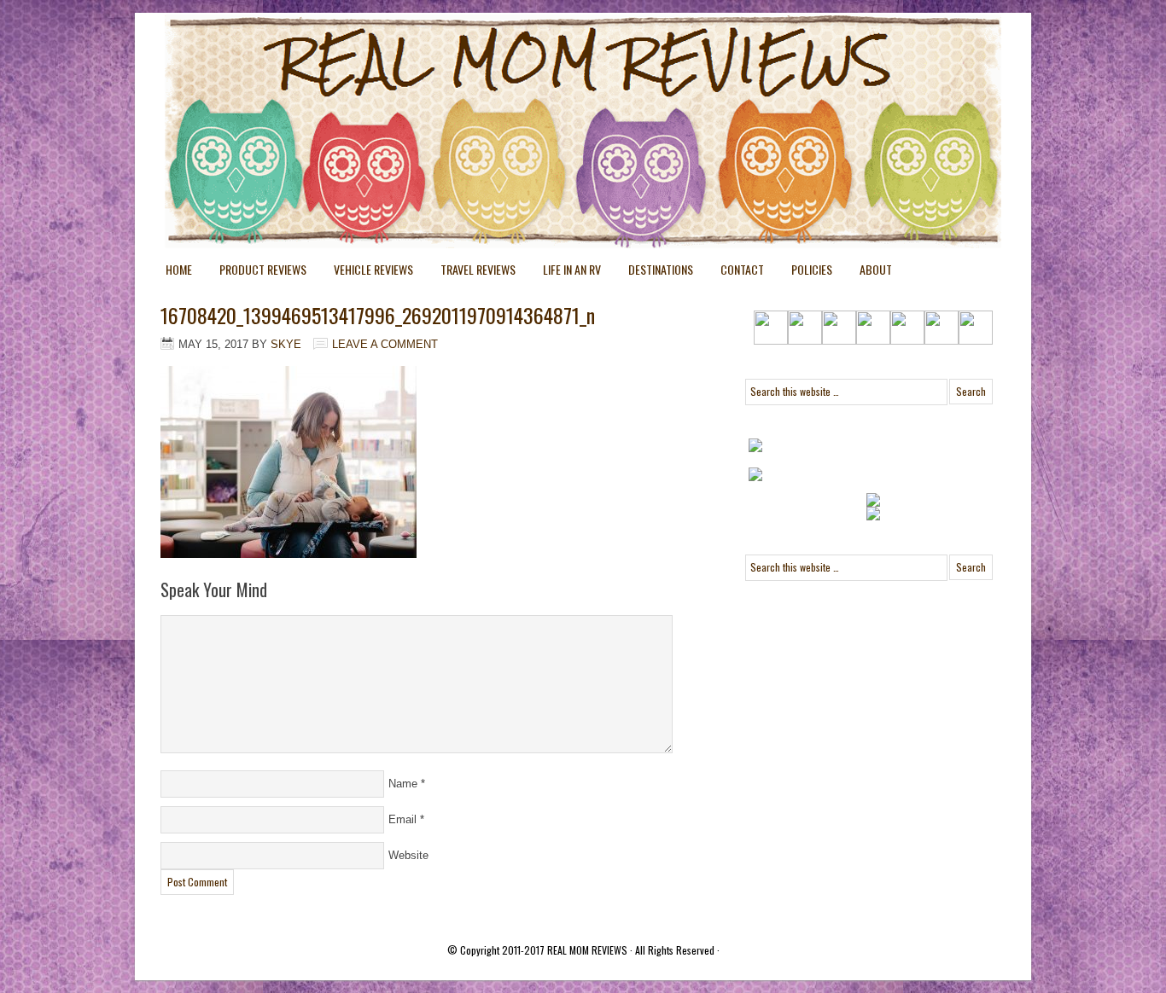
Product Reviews (256, 272)
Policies (805, 272)
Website (408, 855)
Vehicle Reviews (366, 272)
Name (402, 783)
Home (179, 269)
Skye (286, 344)
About (876, 269)
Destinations (654, 272)
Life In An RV (565, 272)
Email (402, 819)
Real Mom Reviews (549, 77)
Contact (742, 269)
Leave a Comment (385, 344)
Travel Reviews (471, 272)
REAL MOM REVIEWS (587, 950)
